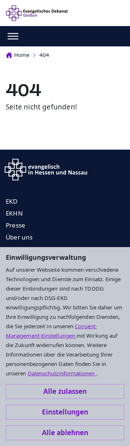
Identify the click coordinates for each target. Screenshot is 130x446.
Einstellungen (65, 412)
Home (21, 54)
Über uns (19, 237)
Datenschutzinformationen (62, 373)
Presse (15, 225)
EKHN (14, 213)
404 (44, 54)
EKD (12, 201)
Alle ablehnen (65, 432)
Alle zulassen (65, 391)
